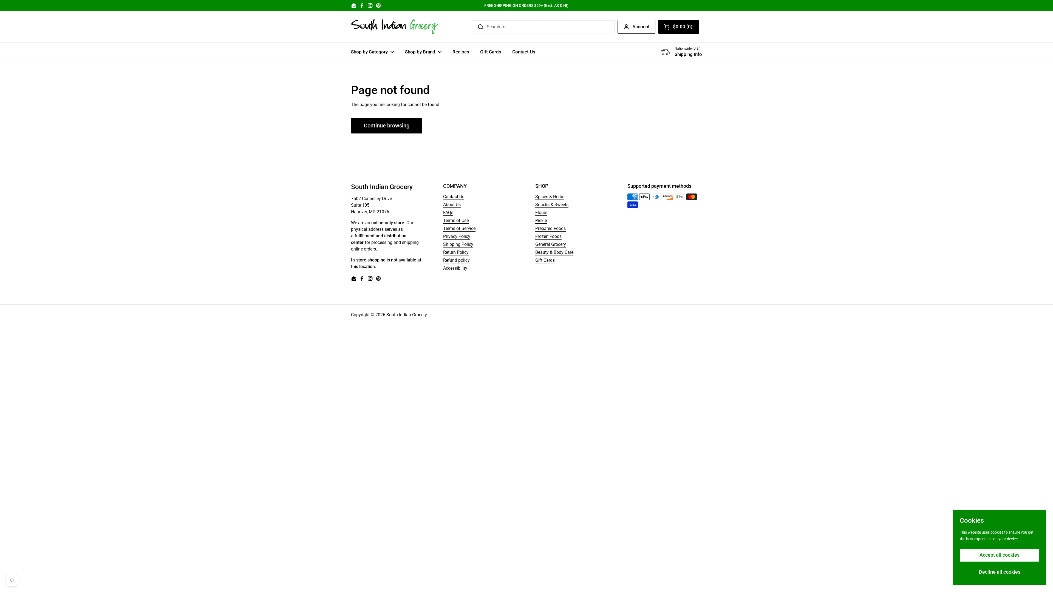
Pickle (541, 220)
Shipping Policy (458, 244)
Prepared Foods (550, 228)
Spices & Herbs (549, 196)
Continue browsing (386, 125)
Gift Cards (545, 260)
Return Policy (456, 252)
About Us (452, 204)
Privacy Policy (456, 236)
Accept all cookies (1000, 555)
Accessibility (455, 268)
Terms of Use (456, 220)
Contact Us (453, 196)
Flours (541, 212)
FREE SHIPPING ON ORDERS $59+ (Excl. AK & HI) (526, 5)
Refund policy (456, 260)
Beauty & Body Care (554, 252)
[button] (678, 27)
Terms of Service (459, 228)
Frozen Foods (548, 236)
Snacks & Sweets (551, 204)
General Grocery (550, 244)
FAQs (448, 212)
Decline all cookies (999, 572)
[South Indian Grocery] (395, 26)
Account (641, 26)
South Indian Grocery (406, 314)
